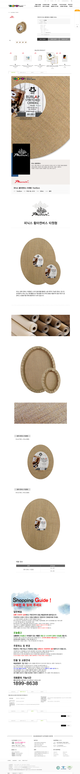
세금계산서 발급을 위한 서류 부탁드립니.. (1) (41, 753)
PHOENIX (16, 12)
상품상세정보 (13, 72)
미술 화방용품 (13, 12)
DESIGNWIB (39, 769)
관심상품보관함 (55, 754)
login (45, 0)
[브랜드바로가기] (48, 32)
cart (55, 0)
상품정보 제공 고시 (23, 72)
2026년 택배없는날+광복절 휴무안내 (40, 742)
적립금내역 (55, 752)
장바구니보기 (55, 753)
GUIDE (20, 760)
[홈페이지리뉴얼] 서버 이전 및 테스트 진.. (40, 746)
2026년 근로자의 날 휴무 (38, 745)
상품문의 (42, 72)
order (59, 0)
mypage (51, 0)
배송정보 (22, 711)
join (48, 0)
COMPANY (9, 760)
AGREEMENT (15, 760)
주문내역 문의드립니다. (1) (38, 754)
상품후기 (32, 72)
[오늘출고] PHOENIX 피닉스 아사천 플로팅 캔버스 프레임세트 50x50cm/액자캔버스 (52, 66)
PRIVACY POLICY (25, 760)
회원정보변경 (65, 752)
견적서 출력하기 (65, 754)
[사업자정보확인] (24, 767)
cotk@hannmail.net (28, 768)
